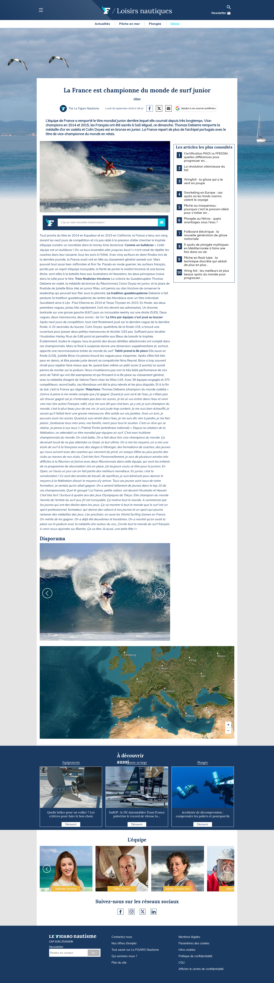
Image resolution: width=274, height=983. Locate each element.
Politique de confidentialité (195, 956)
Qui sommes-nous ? (124, 956)
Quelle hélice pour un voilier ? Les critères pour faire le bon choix (71, 814)
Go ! (93, 953)
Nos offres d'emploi (124, 943)
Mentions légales (189, 937)
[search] (229, 7)
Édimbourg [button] (125, 653)
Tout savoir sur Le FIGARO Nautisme (135, 950)
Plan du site (119, 962)
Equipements (71, 762)
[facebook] (121, 912)
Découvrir (71, 824)
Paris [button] (138, 680)
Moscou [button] (218, 654)
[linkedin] (154, 912)
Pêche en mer (130, 24)
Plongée (155, 24)
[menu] (41, 10)
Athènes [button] (186, 714)
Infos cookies (187, 950)
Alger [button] (139, 717)
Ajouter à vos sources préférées (198, 108)
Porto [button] (113, 705)
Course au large (137, 762)
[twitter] (143, 912)
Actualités (103, 24)
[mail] (228, 13)
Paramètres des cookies (194, 943)
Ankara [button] (207, 708)
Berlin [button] (163, 667)
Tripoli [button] (162, 728)
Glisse (174, 24)
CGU (182, 962)
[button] (228, 725)
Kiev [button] (202, 674)
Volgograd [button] (234, 680)
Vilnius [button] (190, 658)
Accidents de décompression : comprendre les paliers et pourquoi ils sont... (202, 816)
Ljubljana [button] (165, 689)
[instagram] (132, 912)
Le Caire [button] (203, 736)
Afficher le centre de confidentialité (201, 969)
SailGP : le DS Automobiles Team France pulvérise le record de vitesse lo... (137, 814)
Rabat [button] (117, 725)
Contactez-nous (122, 937)
